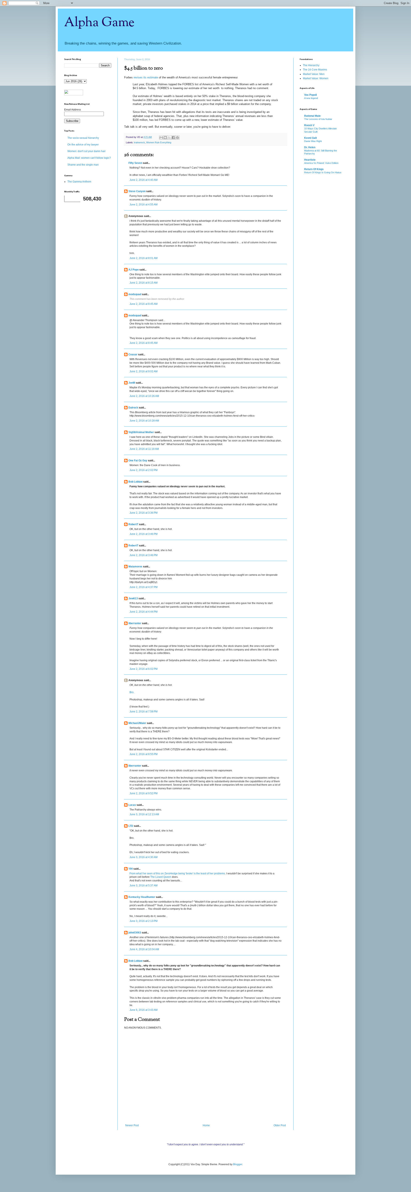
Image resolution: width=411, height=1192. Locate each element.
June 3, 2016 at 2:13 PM (144, 921)
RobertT (133, 524)
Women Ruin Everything (158, 142)
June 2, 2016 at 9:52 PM (144, 793)
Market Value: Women (315, 78)
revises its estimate (146, 77)
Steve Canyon (137, 191)
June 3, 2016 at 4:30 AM (144, 857)
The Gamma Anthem (79, 181)
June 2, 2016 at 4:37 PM (144, 587)
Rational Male (312, 115)
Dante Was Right (313, 141)
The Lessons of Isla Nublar (318, 119)
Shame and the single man (83, 164)
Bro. (132, 692)
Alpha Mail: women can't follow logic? (89, 157)
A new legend (311, 98)
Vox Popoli (310, 94)
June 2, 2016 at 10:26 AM (144, 396)
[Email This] (161, 137)
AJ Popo (133, 269)
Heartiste (310, 159)
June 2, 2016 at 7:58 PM (144, 711)
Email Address (72, 109)
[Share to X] (169, 137)
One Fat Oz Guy (137, 460)
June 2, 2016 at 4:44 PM (144, 611)
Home (206, 1125)
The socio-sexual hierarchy (83, 137)
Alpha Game (99, 23)
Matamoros (135, 566)
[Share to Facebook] (173, 137)
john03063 (134, 932)
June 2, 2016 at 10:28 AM (144, 420)
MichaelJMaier (137, 723)
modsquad (134, 294)
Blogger (237, 1164)
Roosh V (309, 125)
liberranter (134, 623)
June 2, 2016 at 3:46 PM (144, 533)
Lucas (132, 804)
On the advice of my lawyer (83, 144)
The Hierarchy (311, 65)
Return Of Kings (314, 169)
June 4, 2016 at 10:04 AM (144, 949)
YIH (130, 868)
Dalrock (133, 407)
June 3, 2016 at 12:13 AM (144, 814)
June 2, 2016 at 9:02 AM (144, 371)
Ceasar (132, 354)
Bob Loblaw (135, 481)
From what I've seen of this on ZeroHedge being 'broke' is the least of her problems (177, 873)
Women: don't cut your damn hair (86, 151)
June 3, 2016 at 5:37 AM (144, 885)
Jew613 (133, 598)
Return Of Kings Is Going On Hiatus (322, 172)
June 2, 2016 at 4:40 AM (144, 179)
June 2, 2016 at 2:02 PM (144, 470)
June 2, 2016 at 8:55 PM (144, 754)
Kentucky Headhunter (141, 897)
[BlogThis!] (165, 137)
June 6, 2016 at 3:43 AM (144, 1009)
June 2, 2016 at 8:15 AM (144, 282)
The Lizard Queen (160, 876)
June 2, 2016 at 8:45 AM (144, 303)
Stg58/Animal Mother (141, 432)
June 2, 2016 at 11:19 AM (144, 448)
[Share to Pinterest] (177, 137)
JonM (131, 382)
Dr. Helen (309, 147)
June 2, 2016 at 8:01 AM (144, 258)
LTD (130, 825)
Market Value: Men (314, 74)
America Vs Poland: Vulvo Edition (321, 163)
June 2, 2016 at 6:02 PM (144, 668)
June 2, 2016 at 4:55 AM (144, 204)
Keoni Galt (310, 137)
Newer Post (132, 1125)
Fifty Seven (135, 163)
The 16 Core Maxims (315, 69)
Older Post (280, 1125)
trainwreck (139, 142)
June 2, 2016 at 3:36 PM (144, 512)
